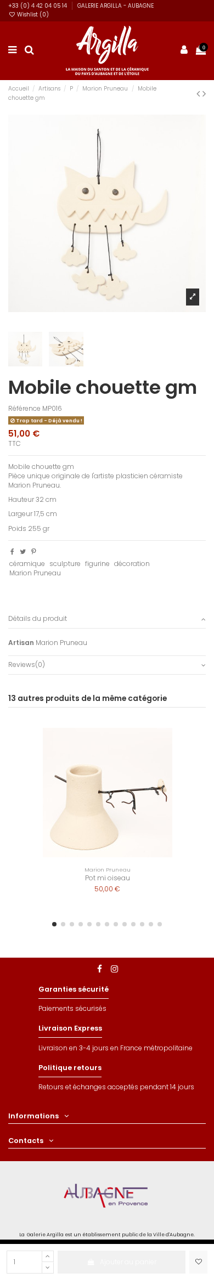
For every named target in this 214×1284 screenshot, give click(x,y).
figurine (97, 563)
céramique (27, 563)
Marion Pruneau (35, 573)
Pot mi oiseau (107, 878)
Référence (24, 408)
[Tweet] (23, 551)
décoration (132, 563)
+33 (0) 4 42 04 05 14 (38, 6)
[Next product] (204, 93)
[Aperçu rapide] (184, 760)
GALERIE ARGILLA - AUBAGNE (115, 6)
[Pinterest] (33, 551)
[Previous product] (199, 93)
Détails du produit (37, 618)
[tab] (107, 619)
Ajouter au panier (128, 1261)
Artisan (21, 642)
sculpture (65, 563)
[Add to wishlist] (198, 1262)
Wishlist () (32, 14)
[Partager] (12, 551)
